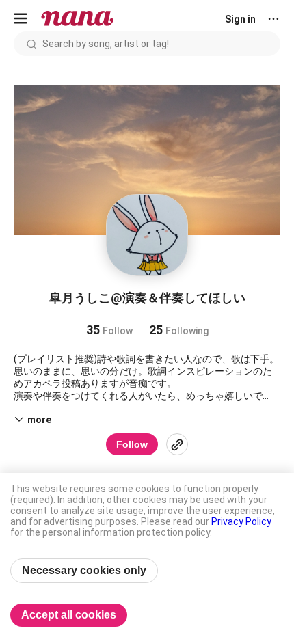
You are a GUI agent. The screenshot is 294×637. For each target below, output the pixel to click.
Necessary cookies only (84, 570)
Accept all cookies (68, 615)
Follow (132, 444)
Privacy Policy (241, 521)
